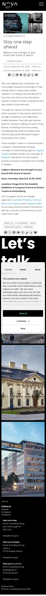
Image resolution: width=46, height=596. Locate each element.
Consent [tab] (8, 269)
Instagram (6, 512)
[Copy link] (28, 75)
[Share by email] (21, 75)
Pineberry (6, 157)
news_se (9, 223)
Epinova (5, 203)
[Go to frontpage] (9, 5)
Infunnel (37, 199)
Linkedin (5, 509)
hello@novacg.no (11, 535)
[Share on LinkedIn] (17, 75)
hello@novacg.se (11, 579)
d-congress (21, 223)
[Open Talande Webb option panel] (32, 75)
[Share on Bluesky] (36, 75)
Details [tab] (23, 269)
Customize (21, 321)
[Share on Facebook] (9, 75)
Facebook (6, 514)
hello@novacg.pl (10, 557)
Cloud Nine (16, 199)
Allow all (23, 313)
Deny (23, 328)
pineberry (28, 227)
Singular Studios (34, 203)
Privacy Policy (7, 586)
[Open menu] (41, 4)
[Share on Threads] (25, 75)
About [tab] (38, 269)
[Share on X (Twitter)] (13, 75)
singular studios (13, 227)
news (33, 223)
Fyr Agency (15, 203)
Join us (4, 501)
